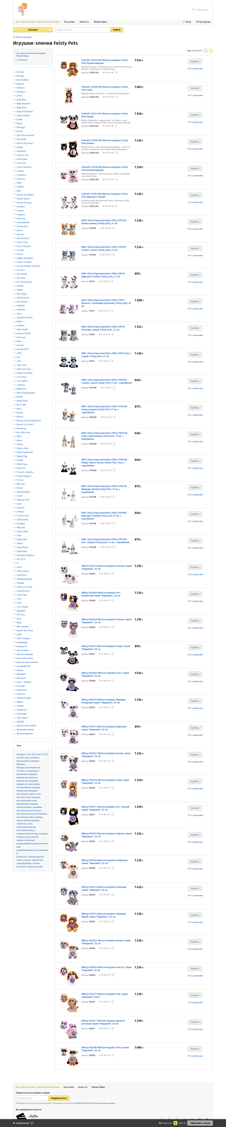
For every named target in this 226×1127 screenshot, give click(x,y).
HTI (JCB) (21, 278)
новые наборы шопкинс (28, 820)
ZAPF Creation (23, 638)
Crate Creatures (24, 167)
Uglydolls (21, 610)
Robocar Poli (23, 500)
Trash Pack (22, 595)
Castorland (22, 159)
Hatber (20, 290)
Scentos (20, 507)
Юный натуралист (25, 733)
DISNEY (20, 187)
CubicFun (21, 179)
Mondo (20, 412)
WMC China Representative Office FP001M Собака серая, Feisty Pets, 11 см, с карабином (106, 381)
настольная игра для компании (32, 814)
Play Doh (21, 468)
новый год (22, 823)
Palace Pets (22, 448)
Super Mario (22, 547)
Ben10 (20, 131)
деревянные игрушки (27, 774)
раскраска (21, 856)
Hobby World (23, 297)
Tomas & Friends (25, 587)
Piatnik (20, 460)
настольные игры (25, 817)
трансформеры (24, 863)
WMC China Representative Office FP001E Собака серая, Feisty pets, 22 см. (103, 248)
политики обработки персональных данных (93, 1103)
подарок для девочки (27, 837)
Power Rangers (24, 476)
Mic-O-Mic (21, 404)
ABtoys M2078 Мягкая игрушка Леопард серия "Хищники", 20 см (103, 888)
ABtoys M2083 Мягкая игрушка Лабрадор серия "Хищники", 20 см (104, 862)
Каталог (33, 29)
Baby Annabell (23, 103)
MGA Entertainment (26, 393)
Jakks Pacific (22, 329)
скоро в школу (23, 860)
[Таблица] (211, 51)
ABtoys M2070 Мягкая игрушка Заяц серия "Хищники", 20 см (105, 781)
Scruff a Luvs (23, 515)
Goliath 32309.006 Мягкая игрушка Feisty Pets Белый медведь (104, 169)
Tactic (19, 567)
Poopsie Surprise (25, 472)
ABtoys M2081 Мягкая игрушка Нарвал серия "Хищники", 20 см (106, 835)
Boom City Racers (25, 143)
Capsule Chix (22, 155)
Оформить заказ (200, 1123)
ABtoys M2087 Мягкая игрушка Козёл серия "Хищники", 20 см (105, 755)
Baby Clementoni (25, 111)
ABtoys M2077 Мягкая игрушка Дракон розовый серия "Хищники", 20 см (103, 1022)
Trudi (19, 603)
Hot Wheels (22, 301)
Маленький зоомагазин (28, 761)
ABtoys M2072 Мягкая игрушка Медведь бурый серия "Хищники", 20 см (103, 915)
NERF (19, 436)
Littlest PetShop (25, 373)
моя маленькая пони (27, 800)
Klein (19, 341)
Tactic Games (23, 571)
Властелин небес (25, 658)
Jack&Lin (21, 325)
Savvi (19, 504)
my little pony (23, 757)
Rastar (20, 488)
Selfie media (22, 519)
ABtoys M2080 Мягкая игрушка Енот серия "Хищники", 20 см (105, 674)
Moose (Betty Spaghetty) (29, 420)
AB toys (20, 72)
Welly (19, 622)
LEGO (19, 353)
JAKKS (19, 321)
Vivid (19, 618)
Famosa (20, 234)
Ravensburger (23, 492)
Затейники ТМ (23, 666)
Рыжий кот (22, 710)
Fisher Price (22, 242)
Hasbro (20, 286)
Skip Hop (21, 527)
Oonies (20, 444)
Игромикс (21, 674)
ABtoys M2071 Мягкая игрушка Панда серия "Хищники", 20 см (105, 648)
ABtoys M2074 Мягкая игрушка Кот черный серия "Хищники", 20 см (105, 808)
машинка (35, 797)
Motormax (21, 428)
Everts (20, 230)
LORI (19, 361)
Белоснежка (23, 650)
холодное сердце (25, 866)
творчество (37, 860)
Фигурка (21, 764)
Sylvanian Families (25, 555)
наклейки (37, 807)
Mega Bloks (22, 400)
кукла (32, 794)
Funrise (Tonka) (24, 262)
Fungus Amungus (25, 258)
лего (38, 794)
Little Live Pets (24, 369)
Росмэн (20, 706)
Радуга (20, 702)
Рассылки (69, 21)
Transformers (23, 591)
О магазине (22, 60)
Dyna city (21, 218)
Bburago (21, 127)
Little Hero (22, 365)
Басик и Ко (22, 646)
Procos (20, 480)
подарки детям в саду (27, 833)
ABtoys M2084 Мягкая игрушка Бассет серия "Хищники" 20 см (106, 969)
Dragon (20, 210)
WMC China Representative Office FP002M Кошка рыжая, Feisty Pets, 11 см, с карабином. (104, 409)
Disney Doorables (25, 194)
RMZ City (21, 484)
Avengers (21, 91)
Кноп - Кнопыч (24, 682)
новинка (39, 817)
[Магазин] (14, 37)
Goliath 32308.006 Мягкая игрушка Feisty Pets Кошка (104, 142)
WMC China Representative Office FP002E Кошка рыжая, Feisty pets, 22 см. (103, 222)
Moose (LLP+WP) (25, 424)
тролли (36, 863)
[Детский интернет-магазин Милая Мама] (22, 9)
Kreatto (20, 345)
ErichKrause (22, 226)
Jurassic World (23, 333)
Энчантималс (32, 771)
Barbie (20, 119)
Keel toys (21, 337)
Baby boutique (23, 115)
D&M (19, 183)
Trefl (19, 599)
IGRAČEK (21, 305)
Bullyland (21, 151)
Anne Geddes (23, 80)
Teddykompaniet (24, 579)
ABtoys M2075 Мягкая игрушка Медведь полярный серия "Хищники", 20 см (103, 701)
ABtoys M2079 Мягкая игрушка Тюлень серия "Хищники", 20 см (106, 567)
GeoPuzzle (22, 274)
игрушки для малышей (27, 781)
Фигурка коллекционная (28, 767)
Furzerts (21, 270)
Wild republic (23, 626)
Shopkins (21, 523)
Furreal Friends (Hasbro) (28, 266)
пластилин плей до (26, 830)
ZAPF (19, 634)
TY (18, 563)
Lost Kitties (22, 381)
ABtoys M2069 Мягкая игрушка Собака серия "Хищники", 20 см (106, 621)
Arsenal (20, 84)
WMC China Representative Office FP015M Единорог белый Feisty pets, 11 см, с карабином (103, 515)
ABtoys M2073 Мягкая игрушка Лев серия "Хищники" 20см (104, 995)
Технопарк (22, 713)
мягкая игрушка (24, 807)
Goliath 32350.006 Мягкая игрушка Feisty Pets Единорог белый (104, 195)
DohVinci (21, 206)
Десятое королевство (27, 662)
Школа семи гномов (26, 725)
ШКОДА (20, 721)
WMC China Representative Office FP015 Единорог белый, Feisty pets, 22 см (103, 275)
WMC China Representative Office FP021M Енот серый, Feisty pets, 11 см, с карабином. (105, 541)
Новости (84, 21)
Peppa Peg (22, 456)
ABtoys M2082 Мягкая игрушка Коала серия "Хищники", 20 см (106, 942)
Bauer (19, 123)
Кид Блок (21, 678)
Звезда (20, 670)
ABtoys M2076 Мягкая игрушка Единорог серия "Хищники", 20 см (104, 728)
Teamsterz (22, 575)
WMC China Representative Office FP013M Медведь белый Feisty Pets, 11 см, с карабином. (104, 489)
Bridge (20, 147)
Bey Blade (21, 139)
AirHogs (20, 76)
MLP (34, 754)
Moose (20, 416)
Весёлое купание (25, 654)
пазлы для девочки (26, 827)
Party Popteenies (25, 452)
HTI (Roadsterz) (24, 282)
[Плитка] (206, 51)
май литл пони (23, 797)
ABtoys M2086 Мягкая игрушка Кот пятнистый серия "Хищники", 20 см (100, 594)
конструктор (23, 794)
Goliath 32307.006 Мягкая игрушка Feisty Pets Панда (104, 115)
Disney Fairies (23, 198)
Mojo (19, 408)
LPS (29, 754)
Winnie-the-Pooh (25, 630)
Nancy (19, 440)
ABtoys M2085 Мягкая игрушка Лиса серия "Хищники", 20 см (105, 1049)
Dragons (21, 214)
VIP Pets (21, 614)
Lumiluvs (21, 385)
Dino (19, 191)
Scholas (20, 511)
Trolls (45, 754)
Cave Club (21, 163)
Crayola (20, 171)
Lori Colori (22, 377)
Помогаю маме (24, 698)
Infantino (21, 309)
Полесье (21, 694)
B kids (19, 95)
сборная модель (35, 856)
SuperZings (22, 551)
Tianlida (20, 583)
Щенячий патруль (25, 729)
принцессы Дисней (26, 840)
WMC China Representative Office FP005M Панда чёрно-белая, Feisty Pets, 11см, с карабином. (104, 462)
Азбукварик (22, 642)
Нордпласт (22, 690)
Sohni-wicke (22, 531)
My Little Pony (23, 432)
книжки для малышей (27, 790)
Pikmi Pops (22, 464)
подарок (43, 833)
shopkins (35, 757)
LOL (18, 357)
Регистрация (203, 21)
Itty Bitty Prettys (25, 317)
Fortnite (20, 250)
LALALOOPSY (23, 349)
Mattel (20, 397)
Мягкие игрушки (23, 37)
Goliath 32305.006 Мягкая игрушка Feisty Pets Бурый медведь (104, 62)
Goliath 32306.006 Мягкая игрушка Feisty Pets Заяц (104, 88)
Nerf (39, 754)
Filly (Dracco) (23, 238)
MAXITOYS (21, 389)
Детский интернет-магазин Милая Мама (37, 21)
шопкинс (39, 866)
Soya (19, 535)
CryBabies (21, 175)
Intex (19, 313)
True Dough (22, 607)
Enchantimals (23, 222)
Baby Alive (21, 99)
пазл (30, 823)
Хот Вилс (21, 771)
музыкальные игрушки (27, 804)
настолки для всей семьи (29, 810)
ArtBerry (21, 88)
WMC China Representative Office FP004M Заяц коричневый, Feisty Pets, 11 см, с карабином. (104, 436)
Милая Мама (100, 21)
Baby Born (22, 107)
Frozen (20, 254)
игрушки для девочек (27, 777)
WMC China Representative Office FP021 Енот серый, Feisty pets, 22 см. (106, 355)
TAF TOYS (21, 559)
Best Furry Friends (25, 135)
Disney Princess (24, 202)
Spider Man (22, 539)
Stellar (20, 543)
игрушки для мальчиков (28, 784)
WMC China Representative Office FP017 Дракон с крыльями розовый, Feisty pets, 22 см (106, 303)
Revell (20, 496)
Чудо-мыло (22, 717)
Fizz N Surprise (24, 246)
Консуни (21, 686)
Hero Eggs (22, 294)
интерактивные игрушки (28, 787)
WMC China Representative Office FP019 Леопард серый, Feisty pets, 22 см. (103, 328)
